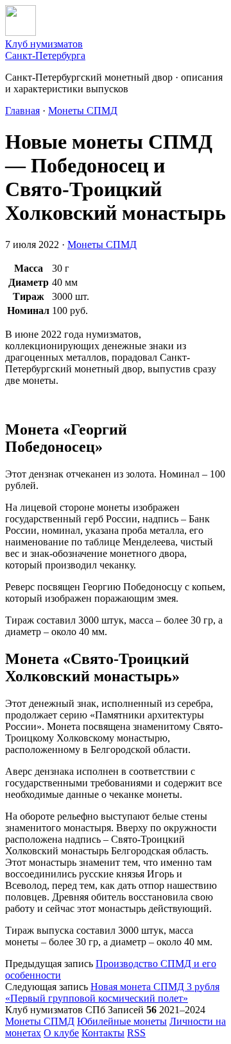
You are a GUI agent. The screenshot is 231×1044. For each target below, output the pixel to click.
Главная (22, 110)
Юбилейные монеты (122, 1021)
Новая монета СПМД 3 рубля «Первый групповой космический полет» (112, 992)
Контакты (102, 1032)
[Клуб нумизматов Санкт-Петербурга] (20, 32)
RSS (136, 1032)
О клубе (61, 1032)
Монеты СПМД (82, 110)
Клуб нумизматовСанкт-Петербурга (45, 49)
